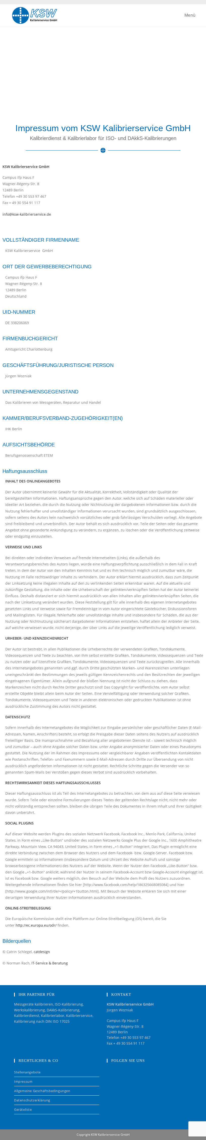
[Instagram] (130, 1075)
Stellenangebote (27, 1072)
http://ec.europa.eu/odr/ (36, 925)
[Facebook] (114, 1075)
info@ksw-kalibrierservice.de (27, 214)
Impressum (23, 1081)
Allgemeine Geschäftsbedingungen (42, 1091)
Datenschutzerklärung (32, 1100)
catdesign (42, 951)
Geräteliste (23, 1109)
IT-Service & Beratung (49, 963)
